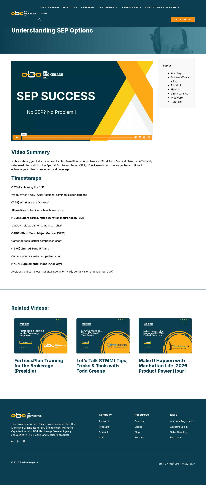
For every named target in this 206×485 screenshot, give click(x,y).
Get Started (183, 19)
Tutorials (176, 101)
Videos (138, 426)
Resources (142, 414)
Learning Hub (131, 7)
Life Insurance (179, 93)
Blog (137, 432)
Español (176, 85)
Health (175, 89)
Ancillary (176, 73)
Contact (103, 432)
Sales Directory (179, 432)
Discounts (175, 437)
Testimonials (108, 7)
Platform (104, 421)
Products (69, 7)
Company (88, 7)
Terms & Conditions (168, 464)
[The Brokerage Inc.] (23, 13)
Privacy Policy (188, 464)
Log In (42, 13)
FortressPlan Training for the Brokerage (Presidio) (38, 366)
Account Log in (179, 426)
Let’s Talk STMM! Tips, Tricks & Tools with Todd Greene (102, 366)
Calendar (140, 421)
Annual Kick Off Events (162, 7)
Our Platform (48, 7)
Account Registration (182, 421)
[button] (39, 20)
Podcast (139, 437)
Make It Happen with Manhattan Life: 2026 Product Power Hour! (163, 366)
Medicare (177, 97)
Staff (101, 437)
